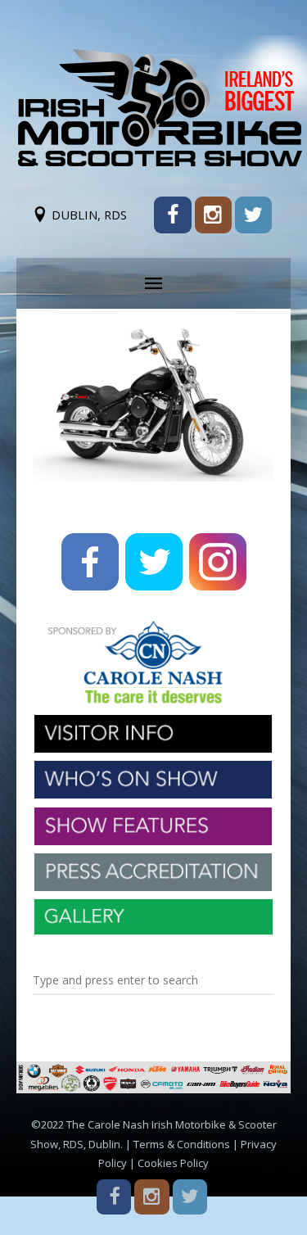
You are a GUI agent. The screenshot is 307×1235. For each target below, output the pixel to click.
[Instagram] (213, 215)
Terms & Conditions (181, 1144)
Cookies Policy (173, 1163)
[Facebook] (172, 215)
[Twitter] (253, 215)
